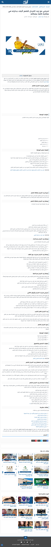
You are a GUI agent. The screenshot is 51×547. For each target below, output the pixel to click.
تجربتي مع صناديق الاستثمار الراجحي (39, 423)
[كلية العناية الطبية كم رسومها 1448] (25, 457)
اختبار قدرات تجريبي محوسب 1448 (10, 475)
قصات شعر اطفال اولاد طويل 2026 (42, 505)
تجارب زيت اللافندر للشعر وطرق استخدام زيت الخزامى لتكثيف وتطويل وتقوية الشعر (27, 170)
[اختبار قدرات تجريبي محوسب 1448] (9, 469)
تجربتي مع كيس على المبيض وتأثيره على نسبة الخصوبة (35, 413)
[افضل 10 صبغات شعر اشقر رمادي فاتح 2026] (25, 512)
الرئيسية (48, 7)
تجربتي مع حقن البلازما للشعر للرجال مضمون (10, 505)
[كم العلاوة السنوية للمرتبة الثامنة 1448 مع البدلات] (41, 469)
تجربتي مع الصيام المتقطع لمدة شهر (39, 421)
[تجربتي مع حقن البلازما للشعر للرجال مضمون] (9, 500)
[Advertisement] (25, 27)
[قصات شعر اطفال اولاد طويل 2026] (41, 500)
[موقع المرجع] (25, 2)
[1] (30, 403)
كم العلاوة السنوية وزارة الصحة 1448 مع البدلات (25, 475)
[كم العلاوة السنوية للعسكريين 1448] (9, 457)
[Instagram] (24, 542)
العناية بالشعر (35, 7)
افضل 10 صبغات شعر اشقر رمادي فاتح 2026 (26, 518)
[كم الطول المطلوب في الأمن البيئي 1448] (41, 457)
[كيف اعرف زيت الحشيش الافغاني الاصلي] (41, 512)
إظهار (21, 76)
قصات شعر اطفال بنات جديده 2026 (42, 530)
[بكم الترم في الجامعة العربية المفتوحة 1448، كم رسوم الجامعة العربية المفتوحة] (25, 481)
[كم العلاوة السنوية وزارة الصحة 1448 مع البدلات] (25, 469)
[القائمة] (48, 2)
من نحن (37, 544)
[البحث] (2, 2)
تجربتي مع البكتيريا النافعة (41, 427)
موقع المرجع (46, 82)
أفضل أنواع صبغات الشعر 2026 (10, 517)
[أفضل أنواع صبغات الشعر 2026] (9, 512)
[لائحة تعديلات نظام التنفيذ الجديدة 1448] (41, 481)
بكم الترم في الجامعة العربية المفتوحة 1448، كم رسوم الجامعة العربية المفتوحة (26, 488)
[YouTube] (21, 542)
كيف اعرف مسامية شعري (39, 235)
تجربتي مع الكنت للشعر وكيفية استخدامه (25, 505)
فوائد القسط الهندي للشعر (38, 358)
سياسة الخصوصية (25, 544)
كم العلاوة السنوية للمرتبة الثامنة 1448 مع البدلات (42, 475)
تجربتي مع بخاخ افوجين (42, 419)
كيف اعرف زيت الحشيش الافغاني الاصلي (43, 518)
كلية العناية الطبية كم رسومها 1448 (25, 463)
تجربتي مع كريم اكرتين (42, 415)
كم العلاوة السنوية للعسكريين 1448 (9, 463)
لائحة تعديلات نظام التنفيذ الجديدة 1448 (42, 487)
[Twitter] (27, 542)
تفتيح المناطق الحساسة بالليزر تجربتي (39, 425)
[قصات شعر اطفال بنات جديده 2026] (41, 524)
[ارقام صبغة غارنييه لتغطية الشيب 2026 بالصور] (25, 524)
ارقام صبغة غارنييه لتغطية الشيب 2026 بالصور (26, 530)
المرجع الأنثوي (42, 7)
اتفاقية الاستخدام (16, 544)
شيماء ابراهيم (41, 17)
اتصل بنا (32, 544)
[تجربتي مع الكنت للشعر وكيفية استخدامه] (25, 500)
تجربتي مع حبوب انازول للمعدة (40, 417)
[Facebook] (30, 542)
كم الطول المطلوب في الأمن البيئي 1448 (42, 463)
